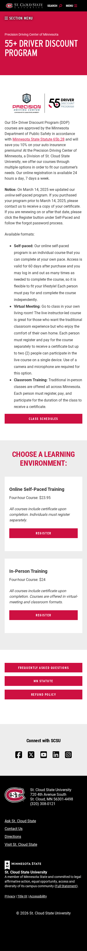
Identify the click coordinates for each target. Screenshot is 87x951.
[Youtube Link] (43, 757)
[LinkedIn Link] (56, 755)
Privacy (10, 896)
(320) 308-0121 (42, 803)
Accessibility (38, 896)
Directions (13, 836)
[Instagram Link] (68, 757)
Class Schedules (43, 419)
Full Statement (66, 886)
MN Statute (43, 681)
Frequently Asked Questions (43, 668)
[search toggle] (54, 5)
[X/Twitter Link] (31, 757)
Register (43, 533)
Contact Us (14, 828)
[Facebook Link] (18, 757)
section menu (20, 18)
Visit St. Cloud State (21, 844)
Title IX (22, 896)
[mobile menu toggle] (71, 5)
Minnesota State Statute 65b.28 (38, 139)
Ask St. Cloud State (20, 820)
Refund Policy (43, 694)
